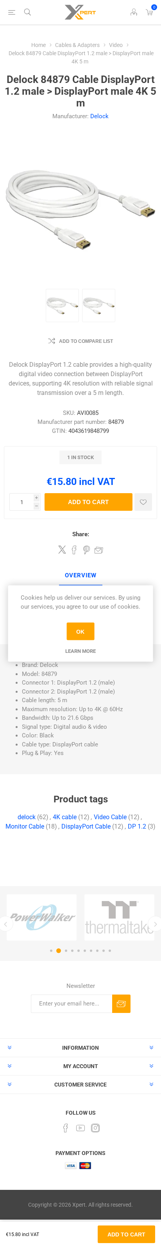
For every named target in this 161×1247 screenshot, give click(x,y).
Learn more (80, 651)
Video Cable (110, 817)
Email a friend (99, 550)
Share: (80, 534)
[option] (41, 917)
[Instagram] (95, 1128)
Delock (99, 116)
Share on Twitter (62, 549)
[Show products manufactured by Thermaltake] (119, 917)
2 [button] (58, 950)
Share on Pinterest (86, 550)
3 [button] (66, 951)
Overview (81, 575)
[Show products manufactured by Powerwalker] (42, 917)
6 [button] (85, 951)
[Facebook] (65, 1128)
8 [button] (97, 951)
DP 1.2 (137, 826)
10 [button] (110, 951)
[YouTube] (80, 1128)
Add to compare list (86, 341)
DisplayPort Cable (86, 826)
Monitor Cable (24, 826)
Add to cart (88, 502)
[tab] (80, 576)
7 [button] (91, 951)
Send (121, 1004)
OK (80, 631)
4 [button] (72, 951)
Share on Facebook (74, 550)
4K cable (65, 817)
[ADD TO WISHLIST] (143, 502)
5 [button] (78, 951)
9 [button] (103, 951)
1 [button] (51, 951)
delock (27, 817)
